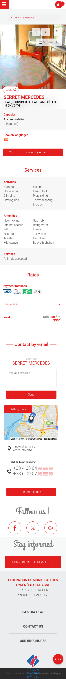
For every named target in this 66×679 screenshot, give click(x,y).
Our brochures (33, 641)
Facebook (17, 530)
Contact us (33, 626)
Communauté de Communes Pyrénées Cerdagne (33, 673)
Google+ (53, 530)
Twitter (35, 530)
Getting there (18, 409)
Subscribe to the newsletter (33, 562)
